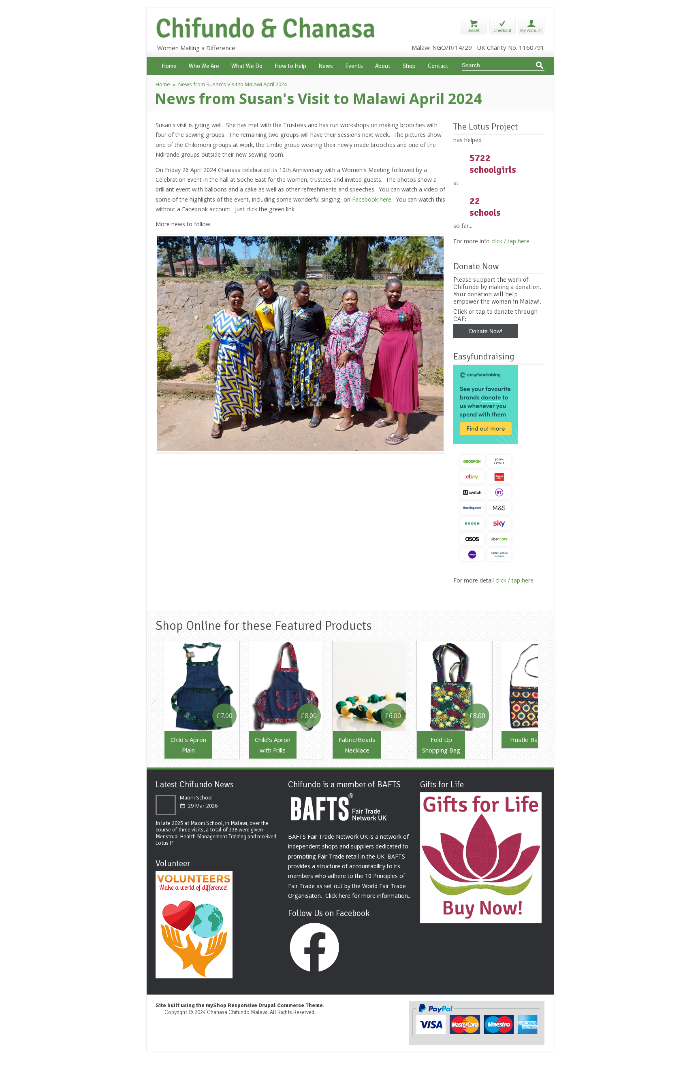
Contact (438, 65)
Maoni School (196, 797)
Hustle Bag (525, 740)
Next (545, 705)
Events (354, 65)
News (325, 65)
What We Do (246, 65)
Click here (337, 895)
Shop (409, 65)
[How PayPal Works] (476, 1036)
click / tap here (510, 241)
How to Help (290, 65)
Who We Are (204, 65)
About (383, 65)
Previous (154, 705)
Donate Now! (485, 331)
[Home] (267, 37)
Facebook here (371, 199)
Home (169, 65)
